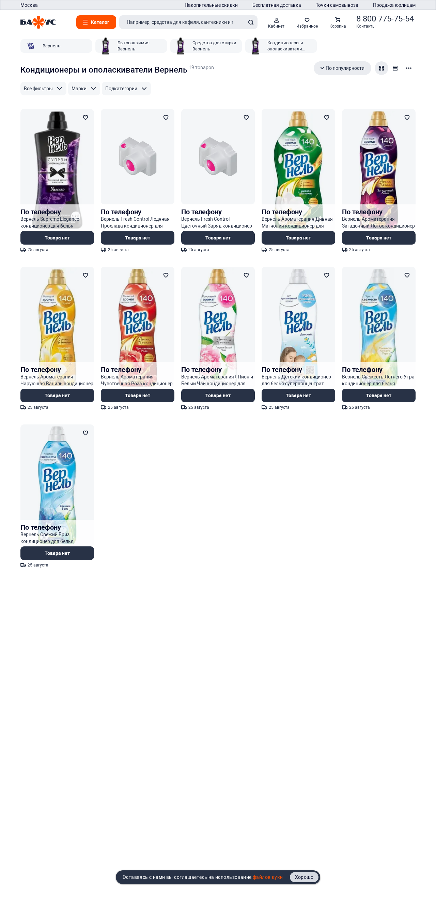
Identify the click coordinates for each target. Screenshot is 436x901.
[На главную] (38, 22)
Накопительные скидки (211, 5)
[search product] (250, 22)
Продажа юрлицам (394, 5)
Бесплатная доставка (276, 5)
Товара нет (57, 237)
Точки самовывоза (337, 5)
